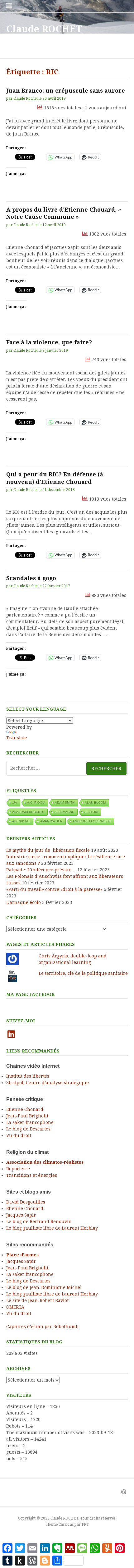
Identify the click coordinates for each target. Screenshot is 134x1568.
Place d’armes (22, 1254)
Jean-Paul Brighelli (27, 1115)
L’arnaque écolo (23, 902)
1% (14, 802)
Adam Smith (64, 802)
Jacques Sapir (21, 1215)
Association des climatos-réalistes (45, 1162)
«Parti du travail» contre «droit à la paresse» (54, 889)
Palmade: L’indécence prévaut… (41, 869)
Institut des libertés (27, 1076)
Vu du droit (18, 1135)
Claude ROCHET (44, 29)
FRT (85, 1524)
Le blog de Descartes (28, 1128)
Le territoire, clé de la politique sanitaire (83, 973)
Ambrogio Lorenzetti (92, 821)
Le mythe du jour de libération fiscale (48, 850)
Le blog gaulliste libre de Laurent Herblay (52, 1228)
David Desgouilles (25, 1201)
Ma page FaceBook (30, 994)
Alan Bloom (95, 802)
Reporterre (18, 1168)
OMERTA (15, 1306)
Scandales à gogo (31, 578)
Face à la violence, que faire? (49, 342)
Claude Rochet (25, 98)
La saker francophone (30, 1122)
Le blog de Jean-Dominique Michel (44, 1287)
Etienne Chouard (24, 1109)
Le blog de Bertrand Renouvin (39, 1221)
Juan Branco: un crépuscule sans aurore (65, 90)
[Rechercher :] (67, 768)
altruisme (21, 821)
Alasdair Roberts (28, 812)
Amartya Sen (51, 821)
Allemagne (64, 812)
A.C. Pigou (36, 802)
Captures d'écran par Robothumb (42, 1326)
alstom (91, 812)
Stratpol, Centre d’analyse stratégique (47, 1082)
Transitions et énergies (31, 1175)
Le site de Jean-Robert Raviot (37, 1300)
